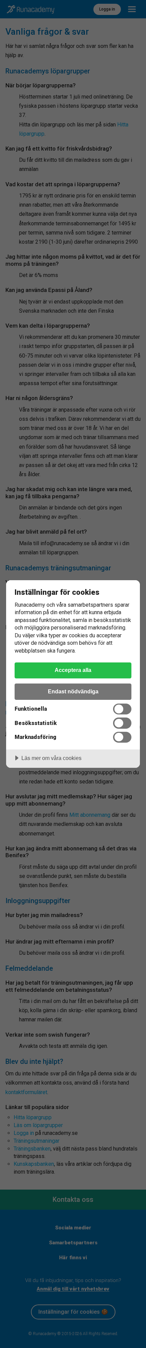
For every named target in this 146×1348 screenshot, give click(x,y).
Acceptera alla (73, 670)
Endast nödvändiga (73, 691)
